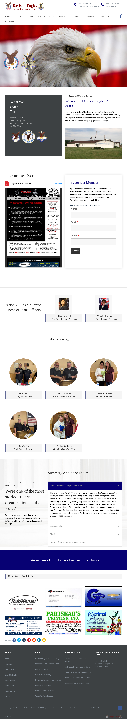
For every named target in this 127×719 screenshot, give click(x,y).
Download (58, 184)
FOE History (19, 16)
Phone (75, 235)
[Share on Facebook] (14, 640)
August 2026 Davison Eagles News (76, 660)
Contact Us (104, 16)
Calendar (77, 16)
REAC (52, 16)
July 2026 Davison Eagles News (77, 667)
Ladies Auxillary (56, 526)
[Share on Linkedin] (34, 640)
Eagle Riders (64, 16)
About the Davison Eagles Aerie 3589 (66, 485)
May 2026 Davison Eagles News (77, 678)
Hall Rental (9, 21)
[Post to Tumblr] (24, 640)
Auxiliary (41, 16)
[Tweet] (19, 640)
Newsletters (10, 691)
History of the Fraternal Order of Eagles (67, 542)
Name (74, 209)
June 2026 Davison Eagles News (78, 672)
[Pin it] (29, 640)
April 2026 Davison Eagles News (77, 683)
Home (7, 16)
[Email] (44, 640)
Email (74, 222)
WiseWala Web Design (44, 696)
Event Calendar (11, 675)
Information (89, 16)
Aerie (31, 16)
